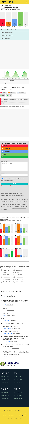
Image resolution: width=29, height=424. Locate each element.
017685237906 (18, 395)
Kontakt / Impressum (21, 415)
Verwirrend (7, 148)
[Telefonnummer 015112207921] (6, 232)
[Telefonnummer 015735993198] (6, 244)
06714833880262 (15, 328)
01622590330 (10, 310)
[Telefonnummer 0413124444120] (6, 257)
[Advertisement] (14, 54)
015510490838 (5, 395)
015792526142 (12, 356)
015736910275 (18, 392)
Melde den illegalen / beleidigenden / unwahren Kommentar (12, 106)
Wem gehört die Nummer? (10, 410)
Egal (5, 154)
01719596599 (4, 392)
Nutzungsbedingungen (22, 412)
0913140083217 (17, 333)
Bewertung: (4, 161)
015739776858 (5, 376)
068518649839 (11, 296)
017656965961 (18, 376)
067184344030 (11, 315)
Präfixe (13, 412)
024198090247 (15, 348)
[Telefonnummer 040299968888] (21, 244)
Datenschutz (4, 415)
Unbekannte (7, 151)
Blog (19, 410)
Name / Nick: (4, 173)
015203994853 (5, 398)
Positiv (5, 157)
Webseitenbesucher (5, 412)
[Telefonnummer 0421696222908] (21, 232)
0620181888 (9, 305)
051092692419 (18, 383)
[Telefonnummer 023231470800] (21, 257)
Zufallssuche (12, 415)
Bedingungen (12, 178)
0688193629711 (14, 341)
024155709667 (13, 320)
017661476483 (18, 379)
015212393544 (18, 398)
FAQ (23, 410)
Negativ (6, 145)
